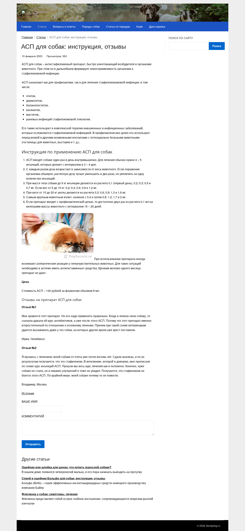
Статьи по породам (118, 26)
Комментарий (33, 416)
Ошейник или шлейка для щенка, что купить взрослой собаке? (66, 467)
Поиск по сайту (181, 38)
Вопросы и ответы (64, 26)
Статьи (42, 26)
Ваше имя (29, 401)
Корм (139, 26)
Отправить (33, 444)
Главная (26, 26)
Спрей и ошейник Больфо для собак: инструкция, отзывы (63, 478)
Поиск (216, 46)
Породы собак (91, 26)
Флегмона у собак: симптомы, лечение (50, 494)
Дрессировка (157, 26)
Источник (28, 393)
